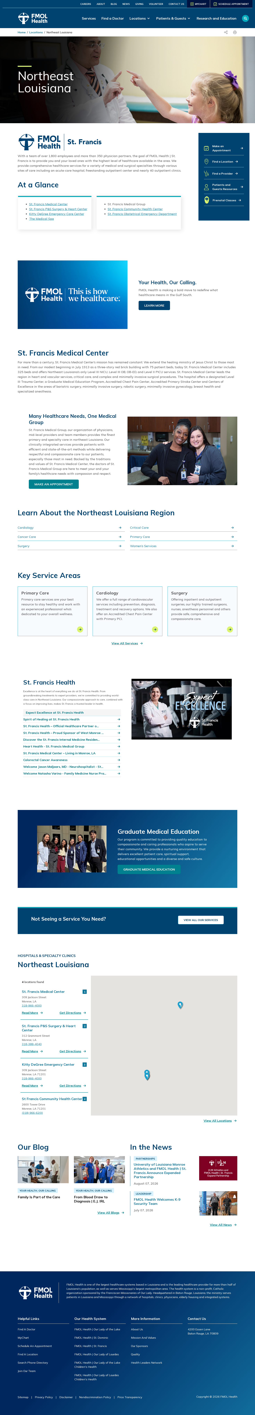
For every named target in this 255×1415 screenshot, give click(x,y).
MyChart (23, 1337)
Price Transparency (129, 1397)
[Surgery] (230, 629)
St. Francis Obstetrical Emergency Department (142, 214)
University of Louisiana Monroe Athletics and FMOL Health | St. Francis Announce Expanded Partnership (160, 1170)
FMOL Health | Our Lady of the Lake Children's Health (97, 1364)
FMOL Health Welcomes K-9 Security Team (157, 1201)
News (126, 4)
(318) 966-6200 (32, 1112)
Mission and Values (143, 1337)
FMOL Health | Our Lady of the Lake (97, 1329)
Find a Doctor (112, 18)
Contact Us (176, 4)
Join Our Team (27, 1371)
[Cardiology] (155, 629)
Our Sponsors (139, 1346)
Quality (135, 1354)
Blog (114, 4)
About (101, 4)
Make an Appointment (54, 484)
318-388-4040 (32, 1044)
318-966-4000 (32, 1005)
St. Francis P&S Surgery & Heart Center (58, 209)
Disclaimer (66, 1397)
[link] (140, 18)
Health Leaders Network (146, 1362)
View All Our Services (201, 920)
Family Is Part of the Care (39, 1197)
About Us (137, 1329)
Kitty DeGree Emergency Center (48, 1064)
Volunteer (156, 4)
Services (89, 18)
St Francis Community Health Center (52, 1099)
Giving (139, 4)
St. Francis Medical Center (48, 204)
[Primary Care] (80, 629)
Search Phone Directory (33, 1362)
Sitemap (23, 1397)
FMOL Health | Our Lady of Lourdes (96, 1354)
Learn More (154, 305)
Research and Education (216, 18)
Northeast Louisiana (59, 32)
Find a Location (28, 1354)
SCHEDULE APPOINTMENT (233, 4)
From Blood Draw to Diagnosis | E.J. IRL (91, 1199)
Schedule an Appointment (35, 1346)
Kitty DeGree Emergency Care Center (56, 214)
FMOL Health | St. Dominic (91, 1337)
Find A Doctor (26, 1329)
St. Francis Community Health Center (135, 209)
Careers (85, 4)
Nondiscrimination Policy (95, 1397)
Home (22, 32)
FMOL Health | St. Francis (90, 1346)
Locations (36, 32)
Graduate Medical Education (149, 869)
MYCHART (200, 4)
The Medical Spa (41, 219)
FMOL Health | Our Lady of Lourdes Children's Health (96, 1377)
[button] (224, 149)
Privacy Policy (44, 1397)
